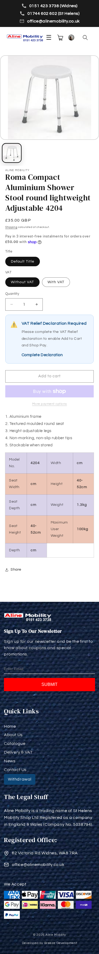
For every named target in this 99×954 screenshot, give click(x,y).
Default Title (22, 261)
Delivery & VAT (18, 752)
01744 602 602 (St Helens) (53, 13)
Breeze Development (60, 943)
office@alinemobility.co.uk (53, 21)
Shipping (11, 227)
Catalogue (14, 743)
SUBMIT (49, 684)
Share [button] (16, 569)
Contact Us (15, 770)
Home (10, 726)
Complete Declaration (42, 355)
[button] (85, 37)
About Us (13, 735)
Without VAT (22, 282)
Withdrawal (19, 779)
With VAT (56, 282)
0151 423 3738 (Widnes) (53, 6)
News (9, 761)
